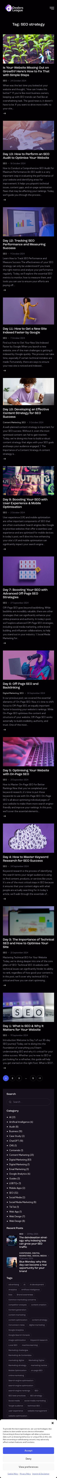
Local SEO (12, 1345)
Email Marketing (17, 1169)
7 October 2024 (17, 338)
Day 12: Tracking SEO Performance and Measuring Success (24, 244)
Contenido (14, 1150)
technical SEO (34, 1406)
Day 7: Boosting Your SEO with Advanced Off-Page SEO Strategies (25, 593)
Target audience (15, 1406)
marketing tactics (39, 1365)
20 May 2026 (32, 1234)
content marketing (17, 1315)
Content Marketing (12, 422)
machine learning (30, 1345)
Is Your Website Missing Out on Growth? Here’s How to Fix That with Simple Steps (26, 71)
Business (13, 1131)
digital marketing (37, 1325)
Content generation (17, 1310)
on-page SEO (37, 1371)
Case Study (15, 1136)
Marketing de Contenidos (19, 1355)
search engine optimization (20, 1386)
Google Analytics (18, 1173)
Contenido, (25, 1253)
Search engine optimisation (20, 1381)
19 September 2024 (19, 1035)
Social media (14, 1401)
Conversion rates (16, 1325)
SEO (5, 80)
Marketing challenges (18, 1350)
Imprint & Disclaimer (40, 1474)
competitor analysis (17, 1305)
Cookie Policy (13, 1474)
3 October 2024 (36, 422)
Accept (28, 1450)
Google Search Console (19, 1335)
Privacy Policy (25, 1474)
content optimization (17, 1320)
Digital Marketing (11, 693)
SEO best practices (17, 1396)
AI (10, 1117)
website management (37, 1411)
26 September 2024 (36, 693)
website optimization (17, 1416)
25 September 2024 (19, 780)
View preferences (28, 1467)
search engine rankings (19, 1391)
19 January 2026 (26, 1258)
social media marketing (35, 1401)
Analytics (12, 1290)
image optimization (17, 1340)
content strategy (39, 1320)
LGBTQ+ (13, 1183)
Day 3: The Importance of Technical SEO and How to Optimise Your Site (28, 943)
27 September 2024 (19, 603)
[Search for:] (28, 1101)
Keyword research (39, 1340)
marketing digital (16, 1360)
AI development (37, 1285)
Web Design (15, 1216)
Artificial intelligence (30, 1290)
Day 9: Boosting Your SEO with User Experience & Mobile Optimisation (25, 503)
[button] (52, 1423)
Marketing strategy (17, 1365)
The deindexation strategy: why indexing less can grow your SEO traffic (33, 1242)
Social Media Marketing (21, 1202)
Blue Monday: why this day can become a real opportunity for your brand (33, 1267)
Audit (12, 1126)
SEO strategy (36, 1396)
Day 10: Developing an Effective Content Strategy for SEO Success (26, 413)
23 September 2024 (19, 952)
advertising (13, 1285)
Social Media (15, 1197)
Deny (28, 1458)
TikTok (12, 1206)
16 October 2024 (17, 163)
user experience (15, 1411)
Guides (13, 1178)
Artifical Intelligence (19, 1122)
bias (10, 1295)
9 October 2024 (17, 253)
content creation (38, 1305)
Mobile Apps (15, 1188)
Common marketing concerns (22, 1300)
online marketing (16, 1376)
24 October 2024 (18, 80)
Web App (14, 1211)
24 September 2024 (19, 866)
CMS (11, 1145)
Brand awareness (25, 1295)
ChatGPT (14, 1140)
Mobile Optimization (17, 1371)
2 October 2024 (17, 512)
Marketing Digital (36, 1360)
